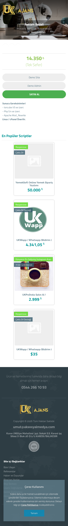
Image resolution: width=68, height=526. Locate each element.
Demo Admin (34, 86)
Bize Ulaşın (9, 467)
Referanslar (9, 471)
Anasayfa (21, 28)
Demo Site (34, 77)
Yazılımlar (31, 28)
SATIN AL (34, 94)
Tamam (34, 513)
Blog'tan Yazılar (12, 479)
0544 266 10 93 (34, 387)
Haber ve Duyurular (14, 475)
